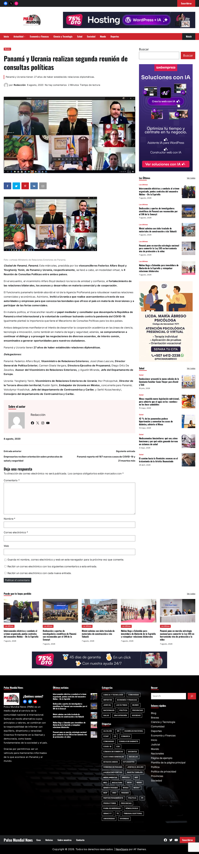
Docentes (132, 752)
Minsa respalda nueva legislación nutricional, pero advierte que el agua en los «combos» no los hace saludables (159, 401)
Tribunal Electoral (133, 814)
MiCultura (117, 783)
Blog (153, 713)
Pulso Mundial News (18, 840)
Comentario (12, 480)
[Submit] (192, 696)
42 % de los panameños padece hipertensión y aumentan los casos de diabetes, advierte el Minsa (156, 421)
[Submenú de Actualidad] (24, 36)
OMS (114, 793)
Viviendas (124, 819)
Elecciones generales (113, 757)
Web (6, 545)
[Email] (43, 186)
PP (142, 798)
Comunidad (133, 695)
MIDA (129, 783)
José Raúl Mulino (135, 767)
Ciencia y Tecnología (113, 695)
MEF (136, 777)
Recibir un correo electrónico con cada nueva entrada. (39, 573)
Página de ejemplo (161, 758)
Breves (155, 717)
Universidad (109, 819)
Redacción (20, 85)
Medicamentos (110, 777)
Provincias (137, 710)
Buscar (144, 49)
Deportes (107, 700)
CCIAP (106, 736)
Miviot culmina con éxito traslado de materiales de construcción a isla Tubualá (158, 229)
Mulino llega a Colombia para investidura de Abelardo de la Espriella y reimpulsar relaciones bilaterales (159, 268)
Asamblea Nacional (133, 731)
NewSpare (122, 849)
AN (118, 731)
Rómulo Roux (132, 808)
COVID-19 (107, 747)
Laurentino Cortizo (112, 772)
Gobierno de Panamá (112, 767)
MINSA (126, 788)
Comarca (125, 736)
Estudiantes (128, 762)
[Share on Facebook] (8, 186)
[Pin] (25, 186)
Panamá (125, 793)
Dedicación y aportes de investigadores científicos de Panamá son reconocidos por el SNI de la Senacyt (158, 211)
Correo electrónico (16, 532)
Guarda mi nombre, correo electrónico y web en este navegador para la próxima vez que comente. (65, 559)
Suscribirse (187, 840)
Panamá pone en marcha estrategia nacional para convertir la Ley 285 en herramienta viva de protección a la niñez (159, 248)
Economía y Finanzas (127, 700)
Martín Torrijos (135, 772)
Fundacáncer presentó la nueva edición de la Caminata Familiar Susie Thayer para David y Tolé (159, 381)
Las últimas (143, 185)
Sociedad (136, 715)
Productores (109, 803)
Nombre (9, 518)
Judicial (107, 705)
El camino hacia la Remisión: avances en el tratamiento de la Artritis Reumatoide (158, 460)
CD (115, 736)
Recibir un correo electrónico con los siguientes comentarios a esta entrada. (52, 566)
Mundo (7, 49)
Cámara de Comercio (113, 752)
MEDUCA (126, 777)
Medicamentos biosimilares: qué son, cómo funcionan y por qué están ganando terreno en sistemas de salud (158, 441)
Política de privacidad (163, 771)
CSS (118, 747)
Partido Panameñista (113, 798)
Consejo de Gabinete (128, 741)
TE (118, 814)
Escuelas (133, 757)
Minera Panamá (110, 788)
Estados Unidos (110, 762)
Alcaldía (107, 731)
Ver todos (191, 178)
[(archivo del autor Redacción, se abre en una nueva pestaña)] (6, 86)
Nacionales (108, 710)
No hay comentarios (56, 85)
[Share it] (34, 186)
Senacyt (107, 814)
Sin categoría (120, 715)
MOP (105, 793)
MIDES (139, 783)
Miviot (137, 788)
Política (123, 710)
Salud (141, 375)
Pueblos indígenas (112, 808)
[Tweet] (17, 186)
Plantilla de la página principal (168, 762)
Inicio (154, 740)
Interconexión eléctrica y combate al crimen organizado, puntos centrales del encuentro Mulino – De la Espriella (159, 191)
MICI (105, 783)
